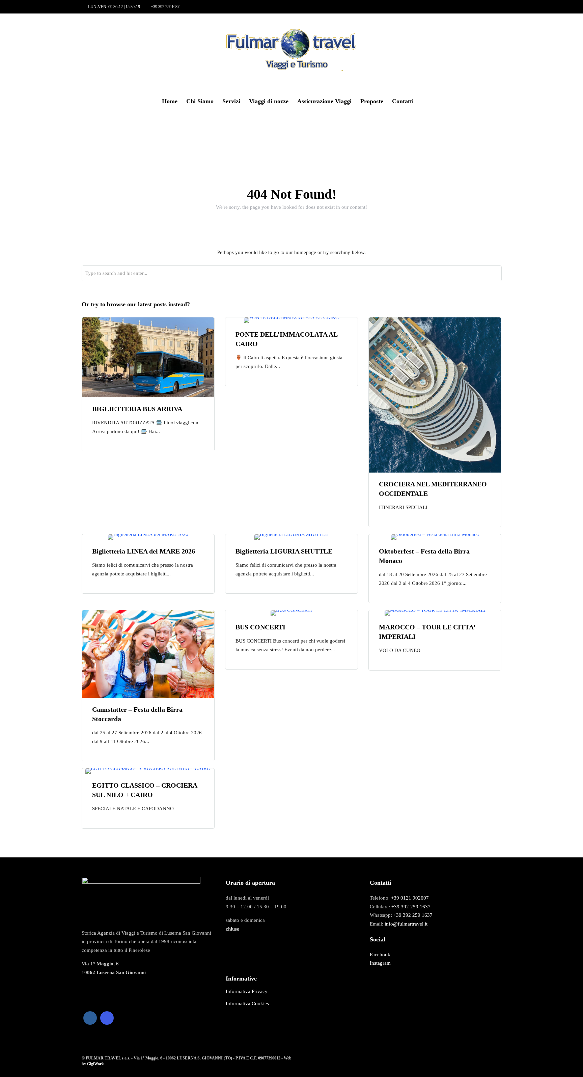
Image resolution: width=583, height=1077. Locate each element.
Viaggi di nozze (268, 101)
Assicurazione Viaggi (324, 101)
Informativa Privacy (247, 991)
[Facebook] (90, 1018)
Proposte (371, 101)
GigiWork (95, 1063)
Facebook (380, 954)
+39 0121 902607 (410, 898)
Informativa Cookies (247, 1003)
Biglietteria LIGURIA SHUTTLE (283, 551)
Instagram (380, 963)
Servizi (231, 101)
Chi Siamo (200, 101)
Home (169, 101)
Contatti (403, 101)
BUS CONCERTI (260, 627)
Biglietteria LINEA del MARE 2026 (143, 551)
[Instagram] (42, 31)
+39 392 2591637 (165, 6)
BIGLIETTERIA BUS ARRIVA (137, 409)
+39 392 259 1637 (411, 906)
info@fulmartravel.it (406, 924)
